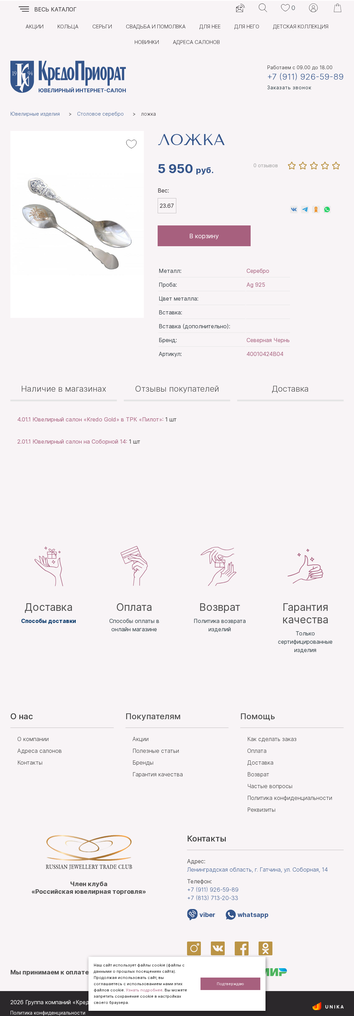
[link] (294, 209)
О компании (33, 739)
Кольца (67, 26)
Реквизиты (261, 809)
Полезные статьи (155, 750)
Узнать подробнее (144, 990)
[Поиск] (263, 7)
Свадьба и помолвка (156, 26)
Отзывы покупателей (177, 389)
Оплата (257, 750)
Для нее (210, 26)
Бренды (142, 762)
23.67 (167, 205)
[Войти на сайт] (313, 7)
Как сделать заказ (272, 739)
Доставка (290, 389)
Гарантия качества (157, 774)
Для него (246, 26)
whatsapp (253, 914)
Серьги (102, 26)
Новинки (146, 42)
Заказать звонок (289, 87)
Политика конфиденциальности (289, 797)
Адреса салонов (196, 42)
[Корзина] (338, 7)
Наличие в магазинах (63, 389)
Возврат (258, 774)
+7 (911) (213, 889)
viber (207, 914)
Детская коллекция (300, 26)
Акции (35, 26)
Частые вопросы (269, 786)
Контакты (30, 762)
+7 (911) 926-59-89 (305, 77)
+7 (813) (212, 897)
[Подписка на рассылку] (240, 7)
